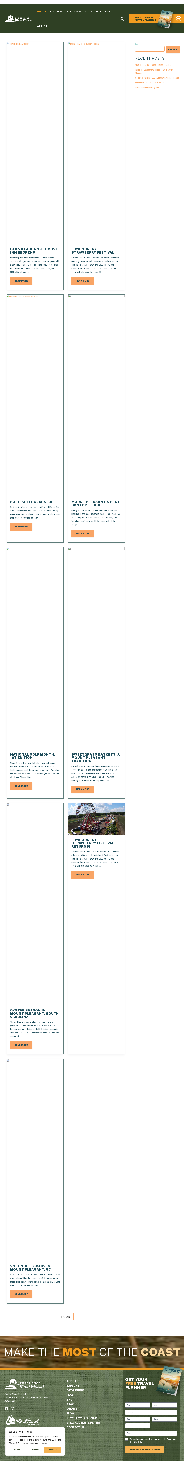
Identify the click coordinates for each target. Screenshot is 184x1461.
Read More (21, 282)
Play (87, 11)
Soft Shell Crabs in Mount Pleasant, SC (30, 1267)
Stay (107, 11)
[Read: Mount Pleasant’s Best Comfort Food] (96, 395)
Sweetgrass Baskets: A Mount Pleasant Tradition (95, 757)
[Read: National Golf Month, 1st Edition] (35, 648)
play (70, 1395)
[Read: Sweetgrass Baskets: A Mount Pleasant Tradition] (96, 648)
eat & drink (75, 1390)
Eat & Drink (72, 11)
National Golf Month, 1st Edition (32, 755)
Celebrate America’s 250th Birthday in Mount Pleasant (157, 77)
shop (70, 1399)
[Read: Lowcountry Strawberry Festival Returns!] (96, 818)
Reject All (35, 1450)
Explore (54, 11)
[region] (35, 1441)
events (72, 1408)
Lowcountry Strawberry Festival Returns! (92, 843)
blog (70, 1413)
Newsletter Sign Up (82, 1418)
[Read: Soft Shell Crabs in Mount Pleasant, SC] (35, 1159)
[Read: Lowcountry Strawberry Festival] (96, 142)
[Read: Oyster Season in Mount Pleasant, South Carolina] (35, 904)
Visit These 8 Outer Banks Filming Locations (153, 64)
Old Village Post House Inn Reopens (34, 250)
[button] (122, 19)
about (71, 1381)
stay (70, 1404)
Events (41, 26)
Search (137, 44)
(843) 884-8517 (10, 1401)
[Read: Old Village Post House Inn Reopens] (35, 142)
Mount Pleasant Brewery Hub (147, 87)
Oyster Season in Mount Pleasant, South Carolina (34, 1013)
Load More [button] (65, 1316)
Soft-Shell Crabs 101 (31, 502)
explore (73, 1385)
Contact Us (76, 1427)
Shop (98, 11)
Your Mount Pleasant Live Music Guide (150, 82)
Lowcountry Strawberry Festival (92, 250)
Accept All (53, 1450)
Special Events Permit (84, 1422)
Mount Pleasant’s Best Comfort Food (95, 503)
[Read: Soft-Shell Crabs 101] (35, 395)
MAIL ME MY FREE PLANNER (145, 1449)
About (40, 11)
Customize (17, 1450)
